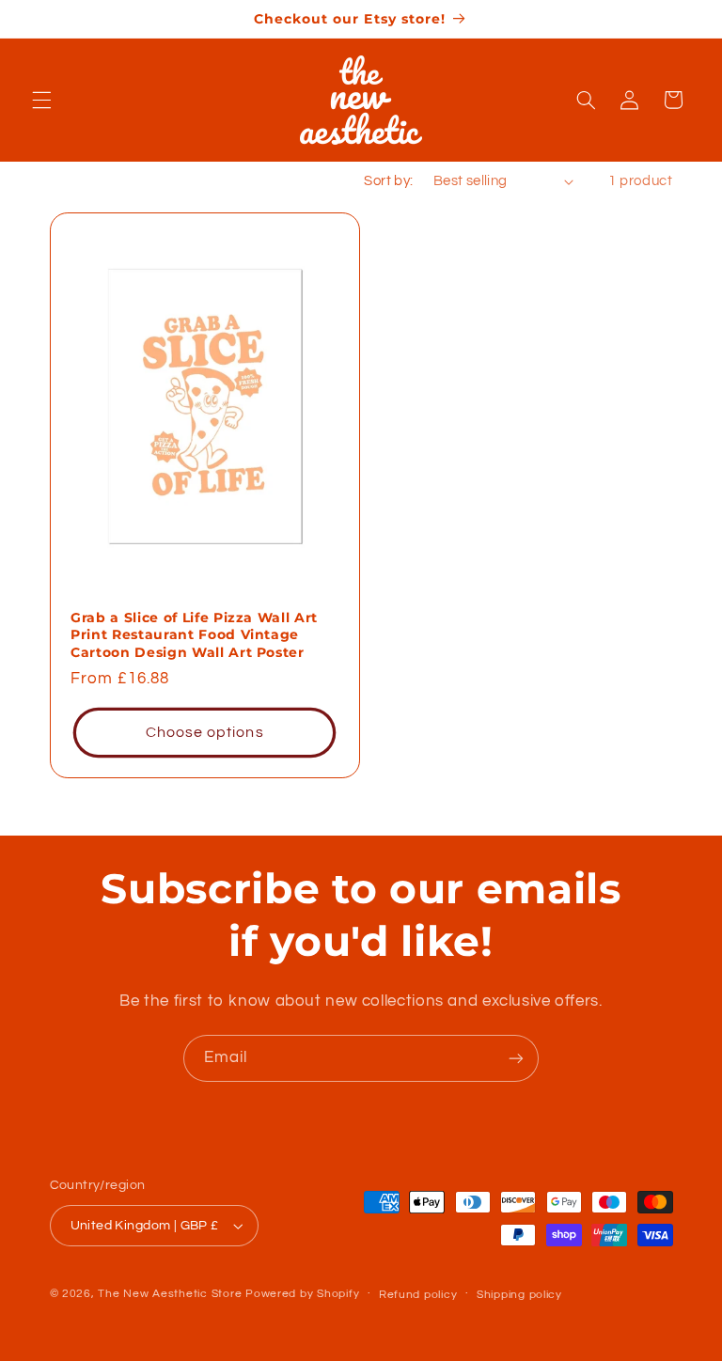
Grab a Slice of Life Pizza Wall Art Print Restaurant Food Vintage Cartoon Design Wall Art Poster (194, 635)
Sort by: (388, 181)
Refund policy (418, 1295)
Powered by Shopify (302, 1294)
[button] (41, 99)
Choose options (204, 732)
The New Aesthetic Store (170, 1294)
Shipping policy (519, 1295)
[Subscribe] (516, 1058)
